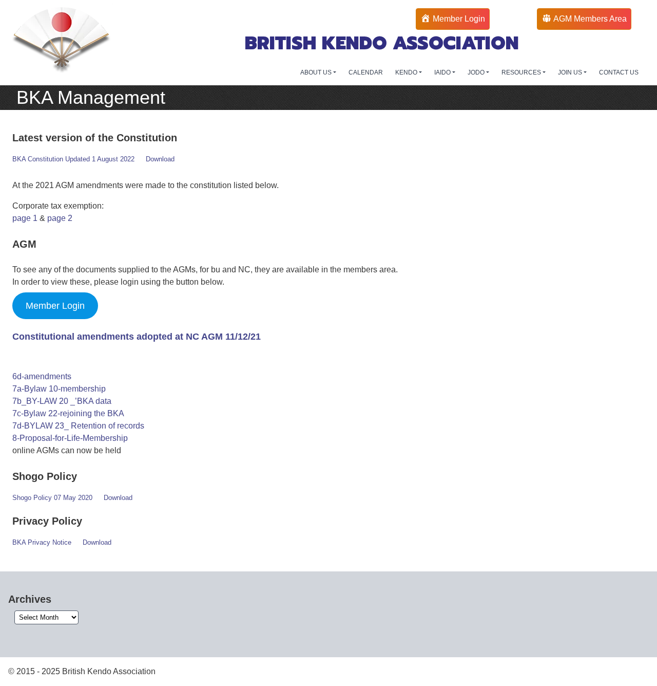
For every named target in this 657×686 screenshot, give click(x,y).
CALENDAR (366, 72)
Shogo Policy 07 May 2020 (52, 498)
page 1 (24, 218)
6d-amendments (41, 376)
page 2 (59, 218)
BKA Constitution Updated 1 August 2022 (73, 159)
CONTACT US (619, 72)
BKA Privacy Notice (41, 542)
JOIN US (571, 72)
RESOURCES (522, 72)
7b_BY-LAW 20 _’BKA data (61, 401)
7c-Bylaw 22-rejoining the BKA (68, 413)
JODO (477, 72)
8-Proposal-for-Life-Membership (70, 438)
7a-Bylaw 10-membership (59, 388)
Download (160, 159)
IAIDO (443, 72)
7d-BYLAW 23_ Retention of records (78, 425)
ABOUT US (316, 72)
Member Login (55, 306)
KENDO (407, 72)
